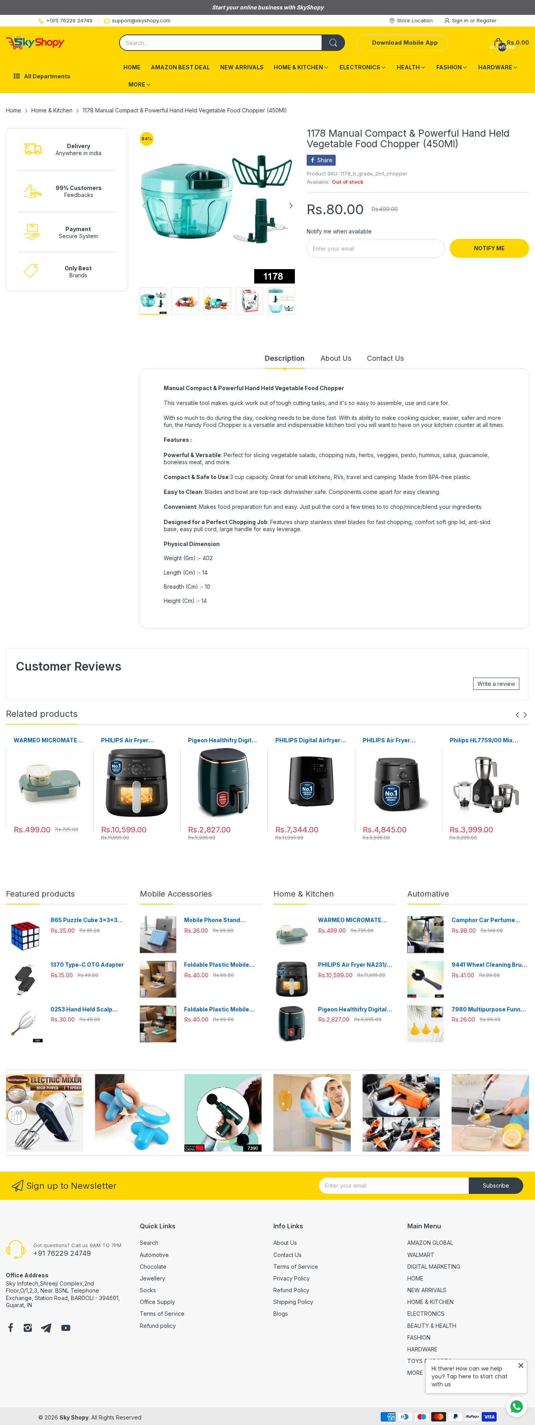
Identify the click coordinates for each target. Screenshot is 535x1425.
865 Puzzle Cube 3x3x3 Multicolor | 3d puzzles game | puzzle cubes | (84, 920)
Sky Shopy (74, 1417)
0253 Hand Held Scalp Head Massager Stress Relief (83, 1009)
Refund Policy (291, 1290)
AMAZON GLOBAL (430, 1242)
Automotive (154, 1254)
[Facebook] (10, 1328)
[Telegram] (46, 1328)
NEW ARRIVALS (426, 1290)
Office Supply (157, 1301)
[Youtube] (66, 1328)
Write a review (496, 683)
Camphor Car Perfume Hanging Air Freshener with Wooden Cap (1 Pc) (490, 920)
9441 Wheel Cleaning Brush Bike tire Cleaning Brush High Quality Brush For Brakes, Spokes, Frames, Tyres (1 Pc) (490, 965)
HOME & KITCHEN (430, 1301)
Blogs (280, 1313)
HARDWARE (422, 1349)
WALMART (420, 1254)
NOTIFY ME (489, 248)
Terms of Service (162, 1313)
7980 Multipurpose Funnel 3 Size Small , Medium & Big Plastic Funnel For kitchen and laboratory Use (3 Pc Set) (490, 1009)
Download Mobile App (405, 42)
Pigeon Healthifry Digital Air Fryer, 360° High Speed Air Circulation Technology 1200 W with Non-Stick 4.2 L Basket (222, 740)
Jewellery (152, 1278)
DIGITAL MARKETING (433, 1266)
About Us (285, 1242)
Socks (148, 1290)
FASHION (418, 1337)
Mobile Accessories (176, 894)
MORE (415, 1372)
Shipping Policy (293, 1301)
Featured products (40, 894)
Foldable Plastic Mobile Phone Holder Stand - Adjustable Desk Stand (216, 965)
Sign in (461, 20)
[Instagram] (28, 1328)
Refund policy (158, 1325)
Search (149, 1242)
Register (487, 20)
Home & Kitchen (303, 894)
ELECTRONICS (426, 1313)
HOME (415, 1278)
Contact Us (287, 1254)
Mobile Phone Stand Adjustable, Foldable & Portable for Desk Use (215, 920)
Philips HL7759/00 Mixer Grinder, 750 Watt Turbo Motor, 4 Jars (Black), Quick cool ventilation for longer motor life (485, 740)
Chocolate (153, 1266)
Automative (428, 894)
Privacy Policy (291, 1278)
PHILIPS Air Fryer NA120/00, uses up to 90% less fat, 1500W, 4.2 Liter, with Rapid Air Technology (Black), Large (398, 740)
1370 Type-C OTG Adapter (87, 964)
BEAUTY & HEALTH (431, 1325)
